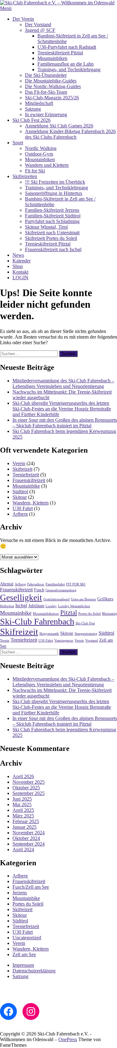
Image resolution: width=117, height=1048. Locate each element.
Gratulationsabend (56, 599)
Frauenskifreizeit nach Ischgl (53, 249)
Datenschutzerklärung (34, 970)
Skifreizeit (22, 469)
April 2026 (23, 776)
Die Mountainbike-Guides (50, 80)
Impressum (23, 965)
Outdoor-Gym (39, 153)
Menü (6, 8)
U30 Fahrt (22, 508)
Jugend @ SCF (40, 30)
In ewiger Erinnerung (46, 114)
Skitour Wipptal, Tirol (46, 227)
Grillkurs (105, 598)
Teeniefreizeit (25, 474)
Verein (18, 463)
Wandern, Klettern (30, 502)
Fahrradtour (35, 584)
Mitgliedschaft (39, 103)
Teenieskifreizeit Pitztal (60, 52)
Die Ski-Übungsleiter (46, 75)
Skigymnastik (49, 633)
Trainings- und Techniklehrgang (68, 69)
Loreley (51, 606)
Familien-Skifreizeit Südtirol (52, 215)
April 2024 (23, 849)
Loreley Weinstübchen (74, 606)
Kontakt (20, 272)
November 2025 (28, 782)
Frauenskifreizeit (28, 480)
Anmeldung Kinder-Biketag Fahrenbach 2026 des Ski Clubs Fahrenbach (70, 134)
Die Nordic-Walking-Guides (53, 86)
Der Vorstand (38, 24)
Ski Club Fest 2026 (31, 120)
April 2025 (23, 810)
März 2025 (23, 815)
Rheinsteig (109, 613)
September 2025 (28, 793)
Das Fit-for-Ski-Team (46, 92)
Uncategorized (26, 937)
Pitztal (68, 612)
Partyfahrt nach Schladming (52, 221)
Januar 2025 (24, 827)
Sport (17, 142)
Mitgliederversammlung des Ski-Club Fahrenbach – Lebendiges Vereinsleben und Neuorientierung (63, 383)
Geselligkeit (21, 597)
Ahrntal (6, 583)
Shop (17, 266)
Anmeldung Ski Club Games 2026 (59, 125)
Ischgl (21, 605)
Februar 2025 (25, 821)
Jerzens (19, 892)
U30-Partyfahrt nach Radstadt (66, 47)
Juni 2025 (22, 799)
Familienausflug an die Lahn (65, 64)
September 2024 (28, 844)
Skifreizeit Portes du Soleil (51, 238)
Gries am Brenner (83, 599)
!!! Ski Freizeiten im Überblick (55, 182)
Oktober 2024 (26, 838)
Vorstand (91, 640)
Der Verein (23, 19)
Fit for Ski (35, 170)
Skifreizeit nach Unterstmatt (52, 232)
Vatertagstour (63, 640)
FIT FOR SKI (75, 584)
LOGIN (20, 277)
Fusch (39, 589)
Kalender (21, 260)
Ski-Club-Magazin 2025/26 (52, 97)
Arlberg (20, 514)
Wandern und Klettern (47, 165)
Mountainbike (26, 486)
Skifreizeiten (24, 176)
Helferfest (7, 606)
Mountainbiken (52, 58)
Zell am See (24, 954)
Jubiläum (36, 605)
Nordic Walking (40, 148)
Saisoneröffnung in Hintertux (53, 193)
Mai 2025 (22, 804)
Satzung (33, 109)
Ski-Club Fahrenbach (37, 621)
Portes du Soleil (89, 613)
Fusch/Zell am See (30, 887)
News (18, 255)
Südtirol (20, 491)
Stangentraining (86, 633)
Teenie (4, 640)
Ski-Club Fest (85, 623)
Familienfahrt (55, 584)
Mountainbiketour (46, 613)
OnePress (67, 1039)
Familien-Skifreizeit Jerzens (52, 210)
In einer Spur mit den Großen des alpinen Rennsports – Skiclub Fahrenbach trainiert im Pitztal (64, 422)
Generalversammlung (61, 590)
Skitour (19, 497)
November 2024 (28, 832)
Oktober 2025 (26, 787)
